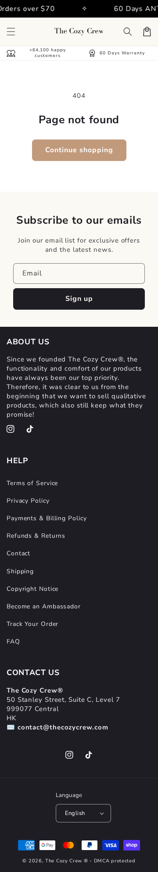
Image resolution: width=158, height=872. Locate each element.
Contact (18, 553)
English (75, 813)
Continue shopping (79, 150)
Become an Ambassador (44, 606)
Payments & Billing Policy (47, 518)
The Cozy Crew (63, 861)
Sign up (79, 299)
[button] (127, 31)
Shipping (20, 571)
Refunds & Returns (36, 536)
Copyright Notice (32, 589)
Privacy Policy (28, 501)
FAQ (13, 641)
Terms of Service (32, 483)
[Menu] (11, 31)
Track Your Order (32, 624)
